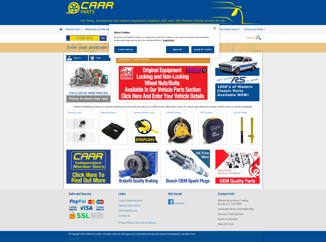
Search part (74, 239)
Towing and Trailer (254, 29)
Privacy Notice (126, 222)
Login (121, 200)
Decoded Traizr (188, 234)
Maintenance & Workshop (99, 29)
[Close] (214, 28)
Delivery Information (129, 205)
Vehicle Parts (73, 29)
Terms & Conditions (145, 222)
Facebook (179, 203)
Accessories (125, 59)
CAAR (88, 234)
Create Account (134, 200)
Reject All (177, 49)
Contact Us (124, 215)
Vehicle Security (141, 59)
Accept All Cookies (203, 49)
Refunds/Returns (128, 210)
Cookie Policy (168, 40)
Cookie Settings (125, 49)
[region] (164, 41)
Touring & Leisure (229, 29)
